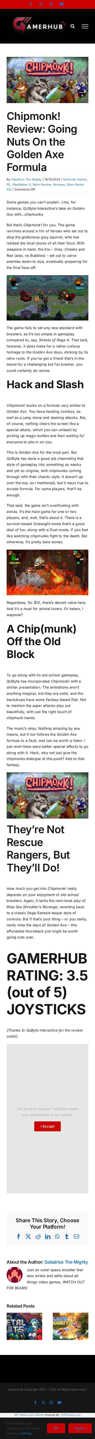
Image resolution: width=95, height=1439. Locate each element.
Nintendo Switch (75, 179)
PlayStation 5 (22, 184)
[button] (10, 1326)
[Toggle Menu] (85, 26)
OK (56, 1428)
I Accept (48, 1126)
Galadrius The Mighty (26, 179)
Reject (80, 1428)
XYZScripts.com (71, 1414)
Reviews (59, 184)
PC (9, 184)
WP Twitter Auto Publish (29, 1414)
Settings (26, 1433)
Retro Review (42, 184)
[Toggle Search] (72, 26)
